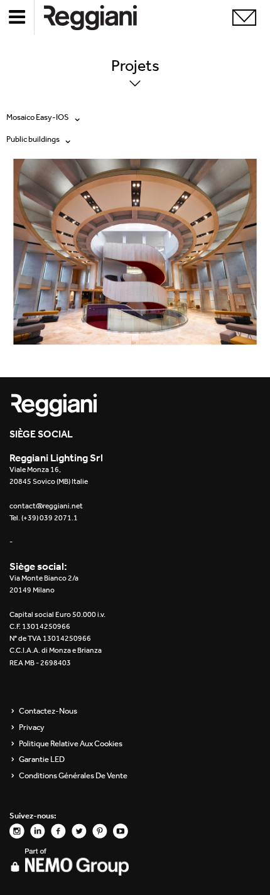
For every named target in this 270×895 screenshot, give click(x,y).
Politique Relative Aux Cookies (70, 744)
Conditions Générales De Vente (73, 776)
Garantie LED (42, 759)
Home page (100, 17)
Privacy (32, 727)
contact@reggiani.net (46, 506)
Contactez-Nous (48, 711)
